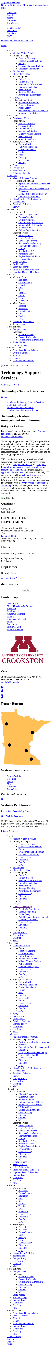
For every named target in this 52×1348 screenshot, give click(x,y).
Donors (16, 1321)
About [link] (10, 50)
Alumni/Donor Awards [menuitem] (23, 360)
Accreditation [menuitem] (24, 89)
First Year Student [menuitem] (26, 123)
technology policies (30, 475)
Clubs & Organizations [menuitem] (28, 214)
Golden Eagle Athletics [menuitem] (29, 230)
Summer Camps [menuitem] (20, 345)
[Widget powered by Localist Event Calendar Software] (26, 590)
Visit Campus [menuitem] (19, 170)
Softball (22, 1203)
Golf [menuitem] (20, 287)
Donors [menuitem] (16, 358)
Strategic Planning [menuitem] (26, 92)
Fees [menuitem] (20, 154)
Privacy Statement (9, 831)
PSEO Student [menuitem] (25, 136)
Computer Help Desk (16, 405)
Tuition (21, 990)
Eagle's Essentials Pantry (29, 1146)
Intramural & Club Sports (30, 1104)
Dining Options (20, 1162)
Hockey (22, 1237)
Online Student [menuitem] (25, 128)
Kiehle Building (8, 536)
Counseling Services (27, 1130)
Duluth (10, 15)
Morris (10, 18)
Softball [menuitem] (22, 293)
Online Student (25, 956)
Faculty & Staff (14, 627)
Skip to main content (10, 2)
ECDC (10, 621)
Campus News (19, 1271)
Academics (12, 1034)
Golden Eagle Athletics (29, 1110)
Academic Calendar (16, 614)
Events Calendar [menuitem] (26, 217)
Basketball (23, 1190)
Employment (13, 611)
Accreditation (24, 885)
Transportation (25, 1149)
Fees (20, 992)
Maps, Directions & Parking (19, 606)
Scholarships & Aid (27, 1141)
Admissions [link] (12, 115)
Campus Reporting (27, 911)
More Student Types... (28, 966)
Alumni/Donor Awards (23, 1323)
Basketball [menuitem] (23, 280)
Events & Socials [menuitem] (20, 353)
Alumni (16, 1318)
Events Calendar (26, 1097)
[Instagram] (26, 689)
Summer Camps (20, 1297)
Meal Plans (23, 997)
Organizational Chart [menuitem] (28, 87)
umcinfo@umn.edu (10, 682)
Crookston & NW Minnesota (26, 1169)
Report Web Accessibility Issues (15, 811)
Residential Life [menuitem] (20, 264)
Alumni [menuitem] (16, 355)
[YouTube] (26, 692)
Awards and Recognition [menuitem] (29, 95)
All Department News (11, 578)
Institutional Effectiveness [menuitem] (30, 84)
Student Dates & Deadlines (30, 1282)
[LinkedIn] (26, 695)
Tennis (21, 1206)
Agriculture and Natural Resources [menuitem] (34, 183)
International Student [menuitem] (27, 131)
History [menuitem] (16, 97)
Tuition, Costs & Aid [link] (22, 141)
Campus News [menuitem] (19, 329)
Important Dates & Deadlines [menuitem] (26, 272)
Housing (22, 995)
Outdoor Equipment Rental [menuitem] (30, 222)
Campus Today (14, 28)
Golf (20, 1198)
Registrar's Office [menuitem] (26, 253)
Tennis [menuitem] (21, 295)
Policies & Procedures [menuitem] (28, 102)
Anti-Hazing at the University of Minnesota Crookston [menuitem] (33, 111)
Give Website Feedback (12, 816)
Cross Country (25, 1193)
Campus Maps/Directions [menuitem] (30, 61)
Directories (12, 30)
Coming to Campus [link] (21, 55)
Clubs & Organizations (28, 1094)
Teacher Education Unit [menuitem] (29, 196)
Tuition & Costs (25, 878)
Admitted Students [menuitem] (21, 173)
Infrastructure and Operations (20, 407)
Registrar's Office (26, 1143)
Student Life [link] (12, 209)
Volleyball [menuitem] (23, 300)
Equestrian (23, 1196)
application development (12, 472)
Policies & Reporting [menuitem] (22, 100)
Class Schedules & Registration (27, 1068)
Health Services (25, 1125)
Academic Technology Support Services (25, 402)
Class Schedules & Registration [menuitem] (27, 199)
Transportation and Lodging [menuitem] (31, 66)
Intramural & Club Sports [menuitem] (30, 225)
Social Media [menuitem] (19, 342)
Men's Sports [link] (19, 303)
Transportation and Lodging (31, 852)
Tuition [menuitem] (21, 152)
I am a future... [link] (19, 121)
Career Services (25, 1128)
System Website (14, 776)
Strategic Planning (26, 888)
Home (4, 397)
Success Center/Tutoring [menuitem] (29, 243)
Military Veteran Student (29, 961)
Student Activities (26, 1099)
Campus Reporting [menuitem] (27, 105)
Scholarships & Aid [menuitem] (27, 251)
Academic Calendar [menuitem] (22, 204)
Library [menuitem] (16, 207)
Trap (20, 1209)
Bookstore (11, 608)
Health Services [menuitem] (25, 235)
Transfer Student (26, 953)
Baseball (22, 1227)
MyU (9, 35)
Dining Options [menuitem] (20, 261)
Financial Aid (24, 982)
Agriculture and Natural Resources (34, 1042)
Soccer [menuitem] (21, 290)
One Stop (11, 33)
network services (24, 467)
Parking (22, 849)
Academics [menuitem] (12, 175)
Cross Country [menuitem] (25, 282)
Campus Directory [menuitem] (26, 58)
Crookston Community (28, 854)
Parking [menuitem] (22, 63)
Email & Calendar (15, 629)
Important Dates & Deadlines (26, 1172)
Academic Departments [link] (23, 181)
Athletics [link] (11, 274)
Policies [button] (7, 561)
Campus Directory (26, 844)
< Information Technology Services (23, 410)
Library (10, 616)
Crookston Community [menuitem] (28, 68)
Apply (15, 1013)
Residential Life (20, 1164)
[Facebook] (26, 687)
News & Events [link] (14, 326)
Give (3, 799)
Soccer (21, 1201)
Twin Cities (12, 23)
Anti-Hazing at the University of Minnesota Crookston (33, 918)
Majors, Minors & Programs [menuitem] (25, 178)
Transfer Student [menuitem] (26, 126)
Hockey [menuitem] (22, 316)
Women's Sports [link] (20, 277)
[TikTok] (26, 697)
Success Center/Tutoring (29, 1133)
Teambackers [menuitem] (19, 324)
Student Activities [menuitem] (26, 220)
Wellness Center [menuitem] (25, 227)
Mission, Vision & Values (24, 839)
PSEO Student (25, 964)
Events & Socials (20, 1315)
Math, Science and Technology (32, 1052)
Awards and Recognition (29, 891)
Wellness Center (25, 1107)
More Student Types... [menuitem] (28, 139)
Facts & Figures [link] (20, 76)
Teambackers (19, 1255)
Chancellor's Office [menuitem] (21, 74)
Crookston (11, 12)
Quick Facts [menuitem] (23, 79)
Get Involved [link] (19, 212)
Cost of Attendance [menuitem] (27, 149)
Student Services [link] (20, 233)
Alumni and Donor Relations (26, 1313)
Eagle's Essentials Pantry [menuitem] (29, 256)
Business (22, 1044)
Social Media (19, 1295)
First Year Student (26, 951)
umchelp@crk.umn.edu (12, 436)
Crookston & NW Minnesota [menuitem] (26, 269)
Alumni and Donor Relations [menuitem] (26, 350)
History (16, 904)
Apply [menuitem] (15, 165)
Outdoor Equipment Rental (30, 1102)
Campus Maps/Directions (30, 846)
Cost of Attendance (27, 987)
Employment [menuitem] (18, 71)
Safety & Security (21, 1167)
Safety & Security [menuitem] (21, 267)
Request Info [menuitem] (18, 167)
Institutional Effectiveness (30, 880)
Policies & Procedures (28, 909)
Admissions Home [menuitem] (21, 118)
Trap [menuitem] (20, 298)
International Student (27, 958)
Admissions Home (21, 945)
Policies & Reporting (22, 906)
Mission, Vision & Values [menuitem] (24, 53)
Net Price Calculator (27, 984)
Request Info (18, 1016)
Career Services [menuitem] (25, 238)
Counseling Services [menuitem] (27, 240)
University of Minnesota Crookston (17, 40)
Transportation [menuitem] (25, 259)
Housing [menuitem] (22, 157)
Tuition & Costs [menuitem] (25, 81)
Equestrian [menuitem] (23, 285)
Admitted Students (21, 1021)
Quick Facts (12, 603)
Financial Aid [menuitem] (24, 144)
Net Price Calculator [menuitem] (27, 147)
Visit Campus (19, 1018)
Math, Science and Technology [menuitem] (32, 194)
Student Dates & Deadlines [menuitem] (30, 339)
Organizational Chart (28, 883)
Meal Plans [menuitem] (23, 160)
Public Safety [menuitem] (24, 108)
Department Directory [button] (14, 558)
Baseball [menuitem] (22, 306)
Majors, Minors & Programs (25, 1037)
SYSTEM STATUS (10, 385)
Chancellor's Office (21, 870)
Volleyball (23, 1211)
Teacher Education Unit (29, 1055)
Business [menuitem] (22, 186)
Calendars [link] (17, 332)
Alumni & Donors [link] (15, 347)
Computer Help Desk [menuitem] (28, 246)
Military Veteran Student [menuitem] (29, 134)
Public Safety (24, 914)
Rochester (11, 20)
